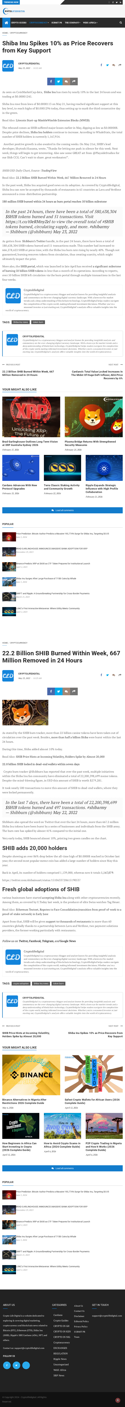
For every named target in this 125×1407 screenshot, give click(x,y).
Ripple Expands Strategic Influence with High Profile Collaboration (102, 489)
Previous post (13, 365)
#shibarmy (99, 226)
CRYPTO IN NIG (62, 1336)
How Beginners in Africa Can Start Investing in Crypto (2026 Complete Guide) (19, 1147)
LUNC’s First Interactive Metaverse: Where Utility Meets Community (48, 608)
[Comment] (113, 65)
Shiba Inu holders (41, 132)
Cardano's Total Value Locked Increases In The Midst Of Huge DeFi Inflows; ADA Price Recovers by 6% (97, 375)
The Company (72, 22)
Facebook (35, 941)
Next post (114, 365)
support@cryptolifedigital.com (29, 1348)
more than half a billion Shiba (70, 737)
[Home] (6, 23)
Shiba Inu (50, 92)
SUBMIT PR (57, 22)
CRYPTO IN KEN (62, 1331)
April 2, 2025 (21, 567)
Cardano (58, 1315)
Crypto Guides (18, 22)
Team (76, 1336)
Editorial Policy (81, 1321)
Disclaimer (79, 1316)
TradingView (49, 170)
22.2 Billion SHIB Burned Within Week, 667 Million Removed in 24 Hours (61, 177)
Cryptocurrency (38, 22)
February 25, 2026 (73, 449)
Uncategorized (61, 1364)
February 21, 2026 (94, 496)
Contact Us (79, 1310)
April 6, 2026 (50, 1151)
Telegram (47, 941)
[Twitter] (117, 2)
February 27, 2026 (10, 449)
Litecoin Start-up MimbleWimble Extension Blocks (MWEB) (52, 120)
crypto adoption (21, 983)
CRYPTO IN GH (61, 1325)
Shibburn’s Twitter (34, 241)
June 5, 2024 (21, 537)
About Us (78, 1305)
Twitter (23, 941)
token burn (38, 322)
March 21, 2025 (23, 596)
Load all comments (65, 510)
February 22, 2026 (52, 493)
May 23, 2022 (24, 68)
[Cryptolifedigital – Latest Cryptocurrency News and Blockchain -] (13, 11)
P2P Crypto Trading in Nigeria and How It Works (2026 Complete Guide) (104, 1147)
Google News (68, 941)
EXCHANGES (60, 1347)
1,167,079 (107, 872)
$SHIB (11, 216)
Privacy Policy (80, 1326)
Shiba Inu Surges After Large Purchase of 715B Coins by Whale (46, 578)
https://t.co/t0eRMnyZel (27, 221)
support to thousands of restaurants (68, 921)
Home (5, 33)
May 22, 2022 (65, 812)
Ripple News (60, 1358)
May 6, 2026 (7, 1107)
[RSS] (120, 2)
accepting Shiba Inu (54, 897)
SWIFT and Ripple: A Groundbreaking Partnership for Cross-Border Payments (52, 593)
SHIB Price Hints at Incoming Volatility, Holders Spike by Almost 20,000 (60, 756)
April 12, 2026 (71, 1107)
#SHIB (108, 221)
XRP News (59, 1375)
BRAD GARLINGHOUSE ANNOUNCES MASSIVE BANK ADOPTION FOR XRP (52, 548)
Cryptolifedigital (29, 63)
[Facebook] (113, 2)
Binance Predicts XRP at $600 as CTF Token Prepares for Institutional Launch (53, 563)
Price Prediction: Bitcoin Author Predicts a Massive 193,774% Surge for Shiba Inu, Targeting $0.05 (62, 533)
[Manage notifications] (117, 1400)
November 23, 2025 (24, 552)
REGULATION (61, 1353)
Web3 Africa (89, 22)
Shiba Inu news (20, 322)
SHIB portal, (28, 266)
